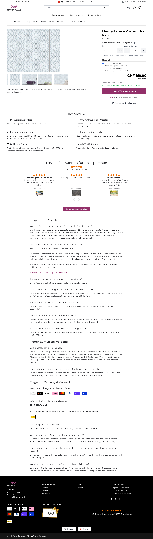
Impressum (46, 490)
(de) (128, 8)
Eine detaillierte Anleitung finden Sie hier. (48, 273)
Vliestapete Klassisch (116, 64)
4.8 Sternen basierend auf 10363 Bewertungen (112, 514)
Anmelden (80, 488)
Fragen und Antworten (120, 488)
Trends (34, 22)
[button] (7, 79)
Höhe (104, 46)
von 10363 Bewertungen (76, 169)
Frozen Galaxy (47, 22)
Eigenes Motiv (94, 15)
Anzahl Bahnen (130, 46)
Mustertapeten (76, 15)
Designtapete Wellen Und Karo (71, 22)
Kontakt (45, 488)
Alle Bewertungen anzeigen (76, 209)
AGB (43, 496)
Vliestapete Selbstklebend (121, 70)
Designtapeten (21, 22)
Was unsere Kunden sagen (121, 493)
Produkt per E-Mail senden (125, 103)
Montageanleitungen (119, 490)
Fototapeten (58, 15)
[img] (76, 166)
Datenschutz (47, 493)
